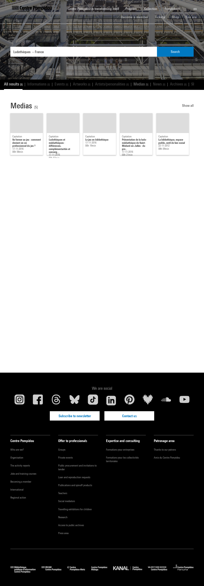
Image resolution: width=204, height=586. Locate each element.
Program (132, 9)
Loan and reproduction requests (74, 477)
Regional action (18, 497)
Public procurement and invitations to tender (77, 467)
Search (175, 52)
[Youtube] (184, 400)
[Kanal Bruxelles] (130, 571)
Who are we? (17, 449)
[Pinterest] (129, 400)
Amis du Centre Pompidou (167, 457)
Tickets (160, 17)
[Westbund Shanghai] (160, 571)
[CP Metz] (79, 571)
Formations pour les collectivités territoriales (122, 459)
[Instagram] (19, 400)
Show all (188, 105)
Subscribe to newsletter (75, 416)
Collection (151, 9)
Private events (65, 457)
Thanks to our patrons (165, 449)
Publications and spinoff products (75, 485)
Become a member (136, 17)
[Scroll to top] (194, 576)
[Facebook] (38, 400)
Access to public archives (71, 525)
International (17, 489)
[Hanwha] (183, 571)
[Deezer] (148, 400)
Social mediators (66, 501)
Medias (140, 84)
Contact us (129, 416)
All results (13, 84)
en (195, 9)
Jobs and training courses (23, 473)
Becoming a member (20, 481)
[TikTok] (93, 400)
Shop (177, 17)
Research (63, 517)
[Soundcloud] (166, 400)
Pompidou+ (173, 9)
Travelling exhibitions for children (75, 509)
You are (191, 17)
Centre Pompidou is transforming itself (95, 8)
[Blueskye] (74, 400)
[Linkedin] (111, 400)
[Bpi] (25, 571)
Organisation (16, 457)
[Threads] (56, 400)
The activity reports (20, 465)
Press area (63, 533)
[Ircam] (54, 571)
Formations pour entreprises (120, 449)
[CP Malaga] (102, 571)
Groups (61, 449)
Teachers (62, 493)
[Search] (187, 6)
